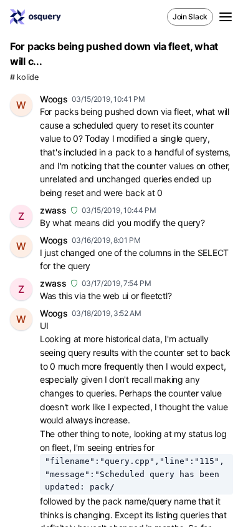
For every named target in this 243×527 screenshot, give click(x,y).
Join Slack (190, 16)
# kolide (24, 77)
